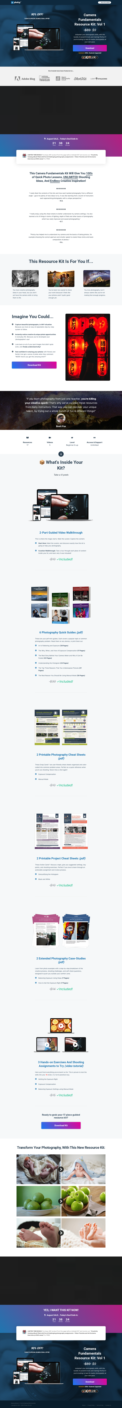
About (83, 1405)
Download (90, 48)
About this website (105, 2)
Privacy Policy (91, 1405)
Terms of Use (100, 1405)
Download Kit (34, 365)
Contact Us (108, 1405)
